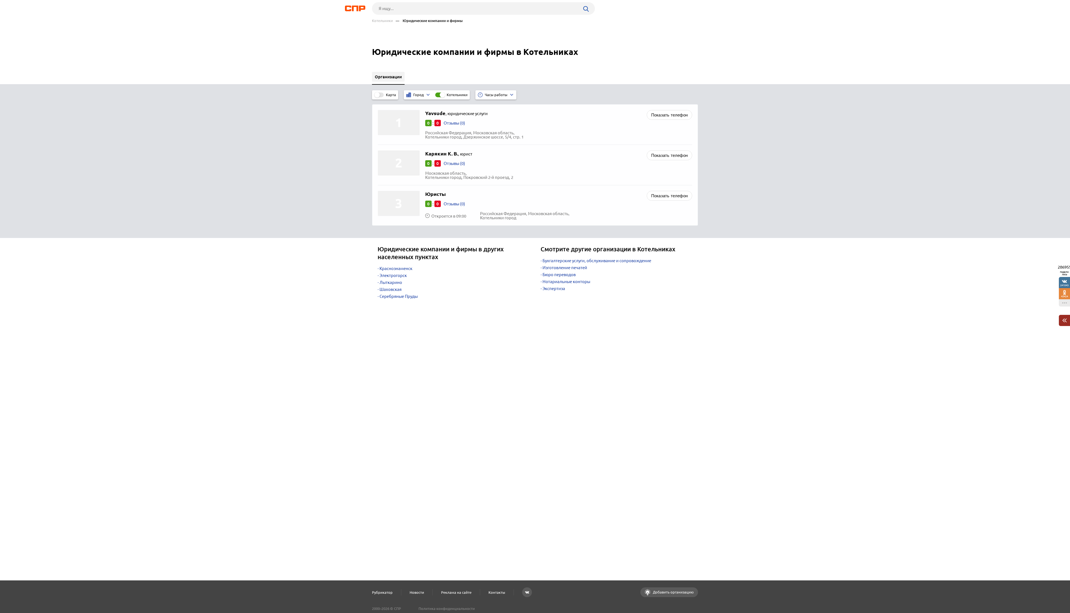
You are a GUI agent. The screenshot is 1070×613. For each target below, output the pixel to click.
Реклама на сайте (456, 592)
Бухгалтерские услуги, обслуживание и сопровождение (597, 261)
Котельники (382, 21)
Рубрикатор (382, 592)
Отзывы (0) (454, 123)
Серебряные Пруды (399, 296)
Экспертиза (554, 288)
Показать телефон (669, 115)
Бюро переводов (559, 275)
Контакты (496, 592)
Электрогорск (393, 275)
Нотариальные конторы (566, 281)
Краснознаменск (396, 268)
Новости (417, 592)
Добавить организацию (673, 592)
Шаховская (391, 289)
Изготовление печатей (565, 268)
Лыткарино (391, 282)
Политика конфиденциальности (447, 608)
